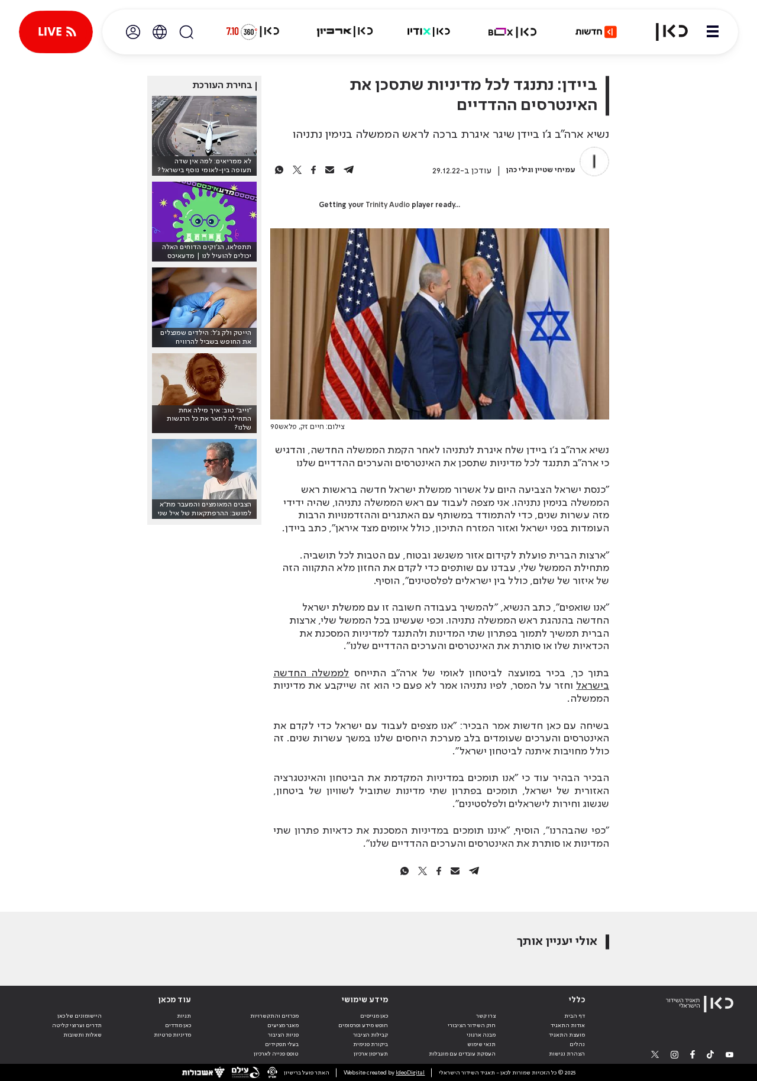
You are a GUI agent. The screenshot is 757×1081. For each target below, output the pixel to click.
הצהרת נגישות (567, 1054)
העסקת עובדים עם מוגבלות (462, 1054)
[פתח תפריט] (713, 31)
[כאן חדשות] (596, 32)
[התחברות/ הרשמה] (133, 32)
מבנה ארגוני (481, 1035)
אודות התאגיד (568, 1025)
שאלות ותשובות (82, 1035)
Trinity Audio (387, 205)
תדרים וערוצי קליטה (77, 1025)
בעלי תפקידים (282, 1044)
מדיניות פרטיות (172, 1035)
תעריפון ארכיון (371, 1053)
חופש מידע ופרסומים (363, 1025)
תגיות (184, 1016)
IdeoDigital (410, 1073)
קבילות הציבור (370, 1035)
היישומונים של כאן (79, 1016)
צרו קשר (486, 1016)
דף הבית (574, 1016)
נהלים (577, 1044)
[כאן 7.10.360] (252, 32)
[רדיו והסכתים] (429, 32)
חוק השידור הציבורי (472, 1025)
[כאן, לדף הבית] (665, 32)
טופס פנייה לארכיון (276, 1054)
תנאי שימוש (481, 1044)
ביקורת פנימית (370, 1044)
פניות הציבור (283, 1035)
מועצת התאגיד (567, 1035)
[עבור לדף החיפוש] (186, 32)
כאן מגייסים (374, 1016)
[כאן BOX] (513, 32)
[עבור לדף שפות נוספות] (160, 32)
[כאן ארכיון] (345, 32)
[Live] (56, 31)
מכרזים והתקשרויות (274, 1016)
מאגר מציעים (283, 1025)
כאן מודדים (178, 1025)
